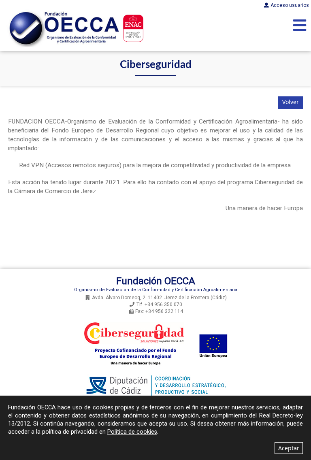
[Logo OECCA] (62, 28)
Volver (290, 102)
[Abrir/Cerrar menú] (299, 25)
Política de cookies (132, 431)
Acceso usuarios (290, 5)
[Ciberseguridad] (155, 372)
